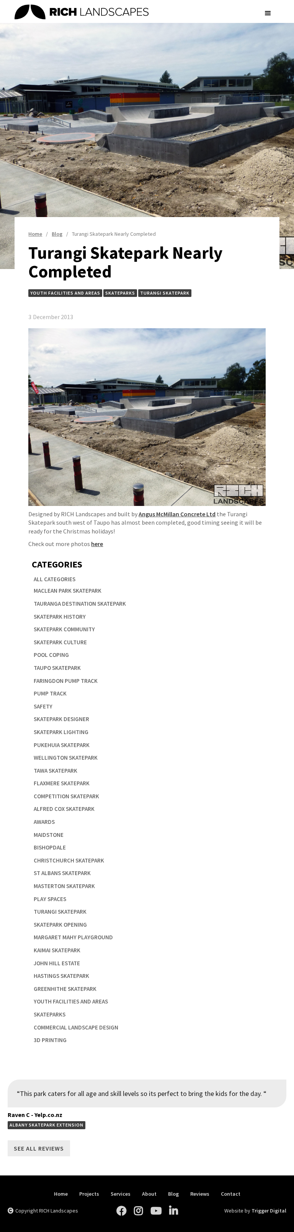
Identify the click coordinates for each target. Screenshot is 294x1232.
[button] (267, 13)
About (149, 1194)
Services (121, 1194)
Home (61, 1194)
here (97, 544)
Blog (173, 1194)
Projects (89, 1194)
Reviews (199, 1194)
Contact (230, 1194)
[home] (135, 13)
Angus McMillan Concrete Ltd (177, 514)
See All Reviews (39, 1148)
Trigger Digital (269, 1210)
